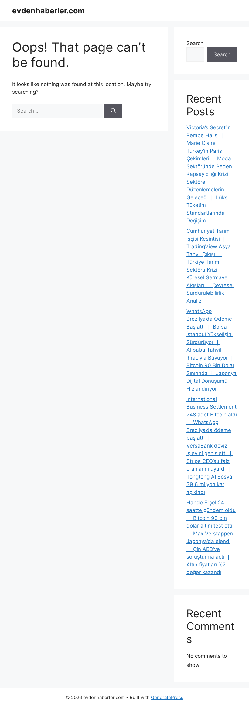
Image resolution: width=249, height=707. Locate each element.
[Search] (113, 111)
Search (194, 43)
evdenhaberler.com (48, 10)
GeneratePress (167, 697)
